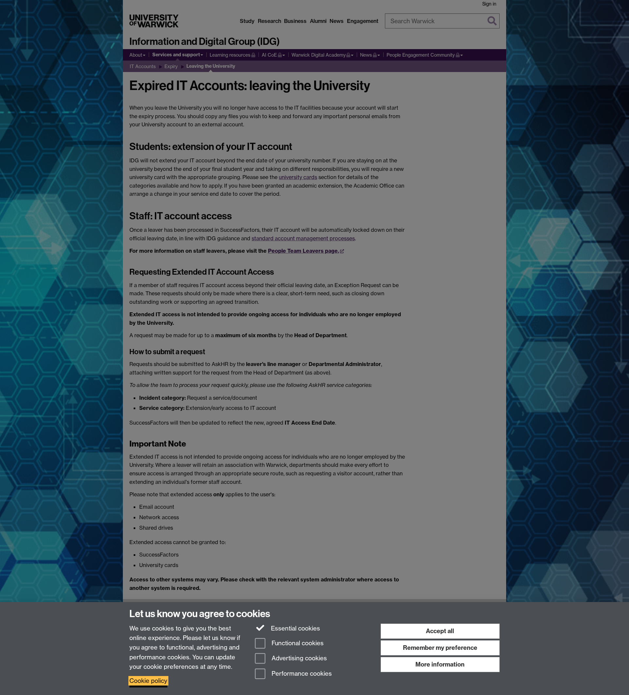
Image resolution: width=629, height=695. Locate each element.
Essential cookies (294, 628)
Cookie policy (148, 681)
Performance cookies (301, 674)
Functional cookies (297, 643)
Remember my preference (440, 647)
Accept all (440, 631)
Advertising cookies (298, 658)
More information (440, 664)
